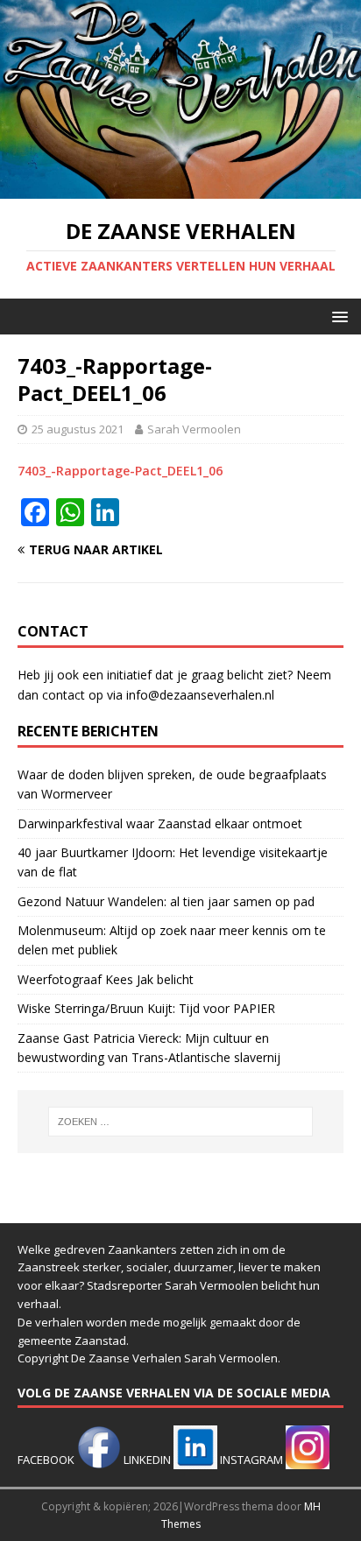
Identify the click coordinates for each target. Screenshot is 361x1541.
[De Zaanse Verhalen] (180, 188)
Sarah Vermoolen (194, 429)
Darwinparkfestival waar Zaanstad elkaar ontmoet (160, 823)
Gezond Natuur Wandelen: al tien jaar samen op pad (166, 901)
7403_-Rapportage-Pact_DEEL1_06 (120, 470)
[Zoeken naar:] (181, 1121)
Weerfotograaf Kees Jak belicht (106, 979)
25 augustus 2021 (78, 429)
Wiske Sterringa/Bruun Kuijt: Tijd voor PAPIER (146, 1008)
